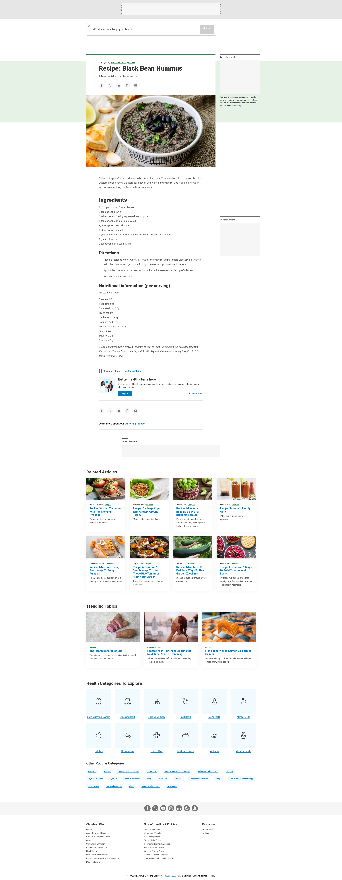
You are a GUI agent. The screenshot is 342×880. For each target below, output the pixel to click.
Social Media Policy (152, 840)
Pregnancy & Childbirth (199, 779)
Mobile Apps (207, 829)
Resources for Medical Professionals (102, 858)
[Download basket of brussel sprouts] (192, 489)
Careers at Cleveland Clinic (98, 836)
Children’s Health (127, 717)
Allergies (107, 771)
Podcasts (206, 833)
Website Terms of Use (154, 847)
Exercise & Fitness (156, 717)
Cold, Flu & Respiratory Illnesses (177, 771)
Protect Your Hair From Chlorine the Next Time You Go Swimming (169, 652)
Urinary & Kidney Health (150, 786)
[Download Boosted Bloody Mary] (236, 489)
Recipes (131, 63)
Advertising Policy (152, 836)
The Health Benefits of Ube (106, 650)
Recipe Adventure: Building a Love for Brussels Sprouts (187, 511)
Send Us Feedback (152, 829)
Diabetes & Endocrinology (208, 771)
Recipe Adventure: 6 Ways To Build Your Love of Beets (236, 570)
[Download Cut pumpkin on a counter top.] (105, 547)
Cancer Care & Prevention (128, 771)
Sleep (131, 786)
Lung (149, 779)
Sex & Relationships (114, 786)
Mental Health (243, 717)
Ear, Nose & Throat (95, 779)
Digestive (229, 771)
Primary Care (157, 751)
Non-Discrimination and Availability (159, 858)
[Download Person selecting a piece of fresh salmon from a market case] (229, 627)
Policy (238, 106)
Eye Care (113, 779)
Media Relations (93, 862)
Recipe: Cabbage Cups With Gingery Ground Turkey (146, 511)
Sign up (125, 393)
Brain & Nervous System (98, 717)
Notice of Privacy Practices (156, 855)
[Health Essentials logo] (132, 371)
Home (89, 829)
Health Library (92, 851)
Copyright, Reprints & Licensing (157, 844)
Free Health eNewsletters (97, 855)
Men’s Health (214, 717)
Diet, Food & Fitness (119, 63)
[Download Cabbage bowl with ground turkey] (149, 489)
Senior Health (93, 786)
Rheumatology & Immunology (241, 779)
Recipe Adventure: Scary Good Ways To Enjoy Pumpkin (105, 570)
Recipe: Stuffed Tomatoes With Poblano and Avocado (105, 511)
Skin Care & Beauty (154, 647)
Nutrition (93, 647)
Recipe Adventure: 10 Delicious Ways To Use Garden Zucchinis (190, 570)
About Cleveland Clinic (96, 833)
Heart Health (185, 717)
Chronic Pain (152, 771)
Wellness (214, 751)
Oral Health (163, 779)
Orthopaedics (127, 751)
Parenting (178, 779)
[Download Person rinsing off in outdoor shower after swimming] (171, 627)
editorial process (135, 423)
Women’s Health (243, 751)
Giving (89, 840)
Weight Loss (172, 786)
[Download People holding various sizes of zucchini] (192, 547)
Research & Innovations (96, 847)
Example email (196, 393)
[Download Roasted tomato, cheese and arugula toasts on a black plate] (149, 547)
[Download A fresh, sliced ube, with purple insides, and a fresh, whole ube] (113, 627)
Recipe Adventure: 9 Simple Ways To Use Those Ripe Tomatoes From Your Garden (146, 572)
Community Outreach (95, 844)
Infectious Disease (132, 779)
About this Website (152, 833)
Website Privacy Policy (154, 851)
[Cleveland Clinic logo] (109, 371)
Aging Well (92, 771)
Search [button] (207, 28)
